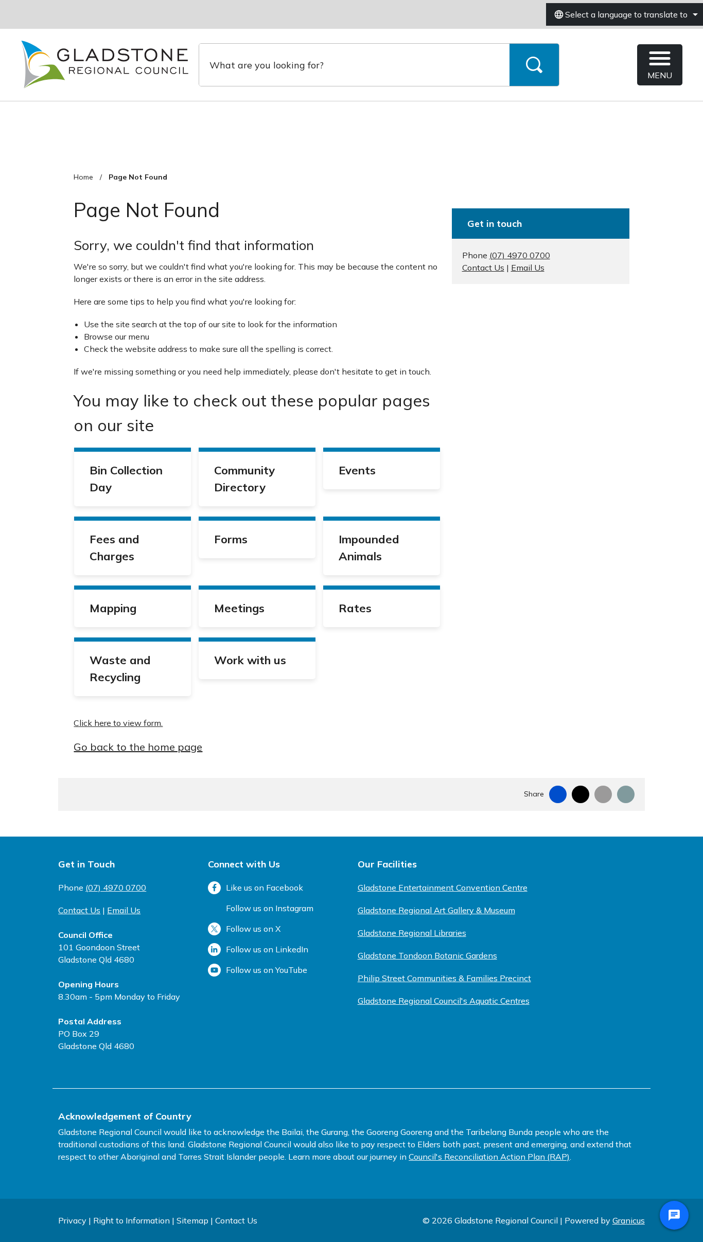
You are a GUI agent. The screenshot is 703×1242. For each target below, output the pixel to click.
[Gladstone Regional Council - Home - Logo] (104, 65)
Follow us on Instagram (269, 908)
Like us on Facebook (264, 887)
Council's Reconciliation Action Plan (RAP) (489, 1156)
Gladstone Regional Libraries (412, 933)
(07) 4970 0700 (519, 255)
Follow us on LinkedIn (267, 949)
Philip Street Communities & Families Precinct (444, 978)
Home (83, 177)
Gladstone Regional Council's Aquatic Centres (444, 1001)
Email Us (527, 267)
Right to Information (131, 1220)
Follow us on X (253, 929)
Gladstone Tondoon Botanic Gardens (427, 955)
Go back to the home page (138, 746)
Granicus (628, 1220)
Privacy (72, 1220)
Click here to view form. (118, 723)
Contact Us (483, 267)
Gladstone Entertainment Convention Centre (443, 887)
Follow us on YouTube (266, 970)
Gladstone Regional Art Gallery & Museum (436, 910)
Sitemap (192, 1220)
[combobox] (624, 14)
